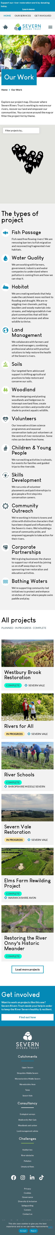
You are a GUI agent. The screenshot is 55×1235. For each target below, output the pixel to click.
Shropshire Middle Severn (26, 786)
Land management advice (27, 1131)
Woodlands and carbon (27, 1125)
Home (4, 89)
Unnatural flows (27, 1167)
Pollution (27, 1161)
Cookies (27, 1193)
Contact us (27, 1214)
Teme (27, 1090)
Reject (34, 1231)
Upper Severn (27, 1067)
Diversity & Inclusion (27, 1201)
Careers (27, 1210)
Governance (27, 1197)
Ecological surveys (27, 1114)
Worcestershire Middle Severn (27, 1079)
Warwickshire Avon (22, 897)
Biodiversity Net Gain (27, 1120)
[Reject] (50, 1227)
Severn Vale (36, 685)
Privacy (27, 1188)
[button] (50, 27)
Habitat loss (27, 1150)
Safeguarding (27, 1205)
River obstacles (27, 1155)
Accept (23, 1231)
